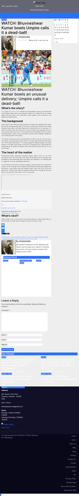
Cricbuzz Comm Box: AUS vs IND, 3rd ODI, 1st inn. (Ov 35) (19, 239)
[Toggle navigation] (41, 15)
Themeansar (8, 438)
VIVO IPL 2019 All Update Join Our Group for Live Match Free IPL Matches (43, 271)
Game (74, 471)
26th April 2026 (9, 371)
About (74, 440)
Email (4, 340)
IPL (75, 475)
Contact (73, 455)
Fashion (4, 374)
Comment (5, 310)
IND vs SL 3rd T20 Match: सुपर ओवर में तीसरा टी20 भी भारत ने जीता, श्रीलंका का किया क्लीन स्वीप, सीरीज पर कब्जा (9, 276)
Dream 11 (28, 261)
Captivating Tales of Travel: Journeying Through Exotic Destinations (16, 379)
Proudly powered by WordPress (13, 435)
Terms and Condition (68, 486)
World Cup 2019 (70, 490)
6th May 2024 (8, 385)
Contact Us (72, 459)
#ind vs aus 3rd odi (41, 40)
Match (22, 263)
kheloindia (24, 37)
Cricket (4, 20)
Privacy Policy (71, 479)
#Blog (31, 40)
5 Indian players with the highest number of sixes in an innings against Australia (24, 237)
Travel (10, 374)
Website (4, 345)
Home (74, 436)
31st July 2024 (48, 371)
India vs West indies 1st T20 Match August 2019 (26, 272)
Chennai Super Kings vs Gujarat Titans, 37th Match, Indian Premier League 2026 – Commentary (18, 363)
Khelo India (39, 6)
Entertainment (71, 467)
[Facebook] (26, 225)
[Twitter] (26, 228)
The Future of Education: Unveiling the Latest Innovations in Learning (58, 379)
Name (4, 335)
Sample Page (71, 482)
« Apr (56, 42)
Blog (74, 448)
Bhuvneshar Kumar (14, 111)
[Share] (26, 231)
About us (72, 444)
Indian (3, 111)
